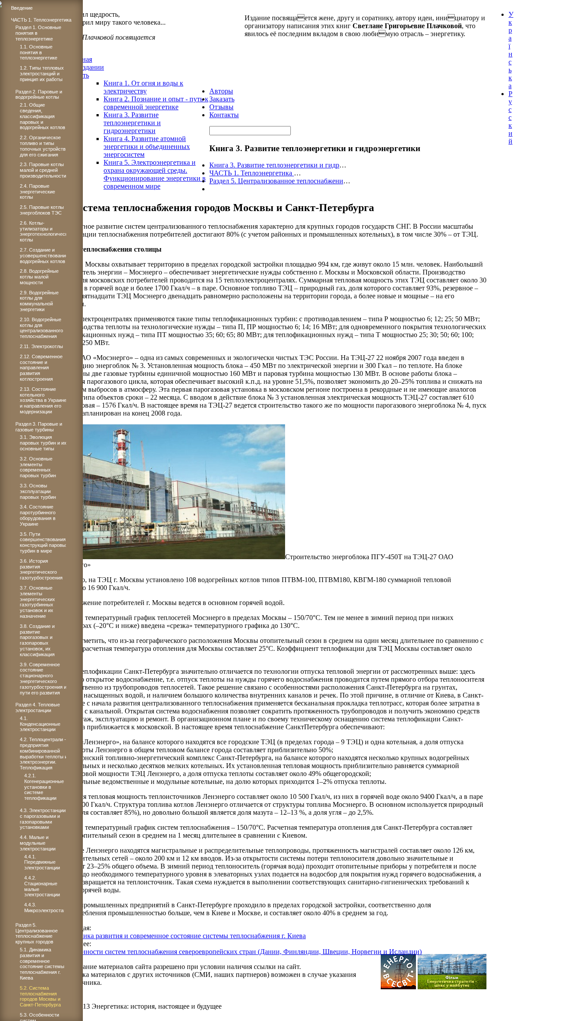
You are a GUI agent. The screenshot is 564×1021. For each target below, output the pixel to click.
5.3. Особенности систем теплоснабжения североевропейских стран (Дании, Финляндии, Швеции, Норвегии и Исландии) (236, 951)
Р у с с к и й (510, 117)
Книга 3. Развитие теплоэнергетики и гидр (274, 165)
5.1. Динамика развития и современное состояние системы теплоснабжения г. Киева (178, 935)
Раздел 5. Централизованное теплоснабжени (276, 181)
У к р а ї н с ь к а (510, 50)
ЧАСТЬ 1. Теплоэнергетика (251, 173)
